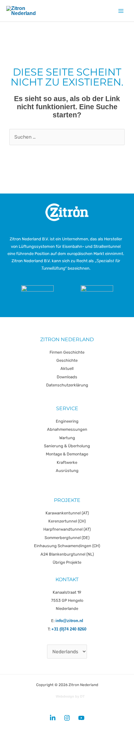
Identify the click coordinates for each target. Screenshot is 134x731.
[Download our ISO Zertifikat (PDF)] (97, 296)
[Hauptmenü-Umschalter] (121, 10)
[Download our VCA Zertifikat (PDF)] (37, 296)
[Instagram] (67, 718)
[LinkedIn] (53, 718)
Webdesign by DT (70, 696)
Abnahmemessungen (67, 429)
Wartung (67, 437)
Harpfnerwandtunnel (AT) (67, 529)
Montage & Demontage (67, 454)
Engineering (67, 421)
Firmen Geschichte (67, 352)
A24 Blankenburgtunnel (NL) (67, 554)
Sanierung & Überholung (67, 446)
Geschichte (67, 360)
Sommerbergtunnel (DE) (67, 537)
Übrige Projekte (67, 562)
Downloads (67, 377)
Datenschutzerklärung (67, 385)
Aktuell (67, 368)
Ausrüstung (67, 470)
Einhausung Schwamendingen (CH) (67, 545)
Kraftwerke (67, 462)
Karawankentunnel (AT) (67, 513)
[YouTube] (81, 718)
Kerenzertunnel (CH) (67, 521)
